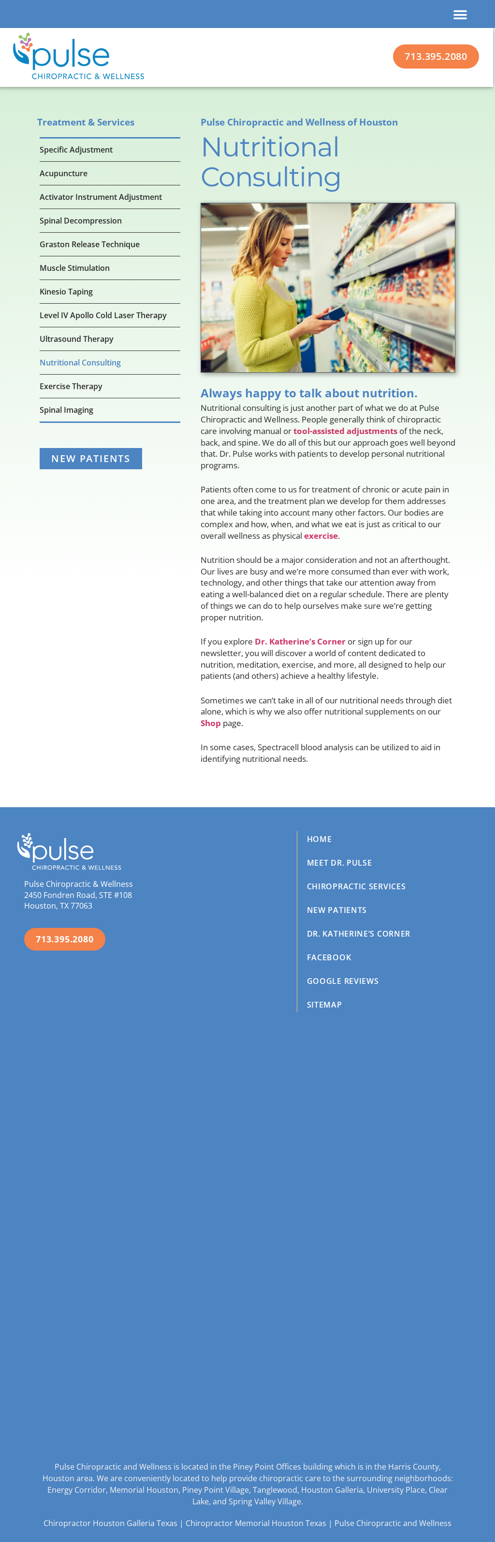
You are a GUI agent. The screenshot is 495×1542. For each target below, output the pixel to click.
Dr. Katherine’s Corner (300, 641)
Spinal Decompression (81, 220)
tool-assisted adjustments (345, 430)
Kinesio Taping (66, 291)
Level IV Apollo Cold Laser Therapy (103, 315)
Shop (211, 723)
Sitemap (324, 1004)
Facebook (329, 957)
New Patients (337, 910)
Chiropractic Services (356, 886)
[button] (460, 15)
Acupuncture (63, 173)
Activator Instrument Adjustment (101, 197)
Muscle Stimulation (75, 268)
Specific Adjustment (76, 149)
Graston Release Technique (90, 244)
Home (319, 839)
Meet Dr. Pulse (339, 862)
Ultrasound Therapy (77, 339)
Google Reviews (343, 981)
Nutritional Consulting (80, 362)
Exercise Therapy (71, 386)
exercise (321, 535)
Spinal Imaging (66, 410)
